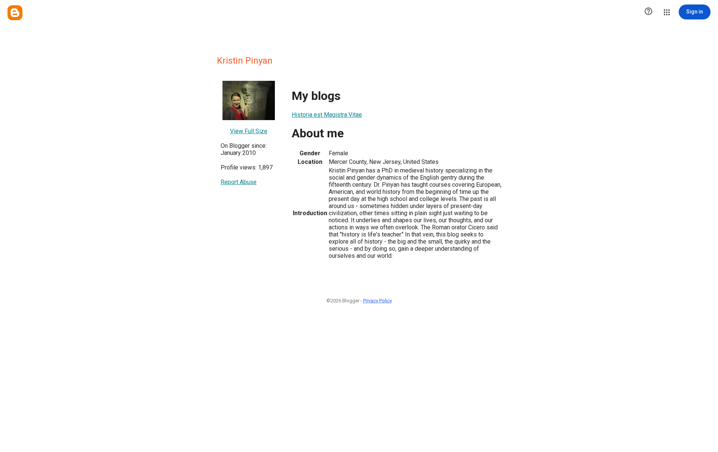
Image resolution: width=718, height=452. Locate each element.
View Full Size (248, 131)
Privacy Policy (377, 300)
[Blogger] (14, 12)
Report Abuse (239, 182)
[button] (648, 12)
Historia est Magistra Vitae (327, 114)
